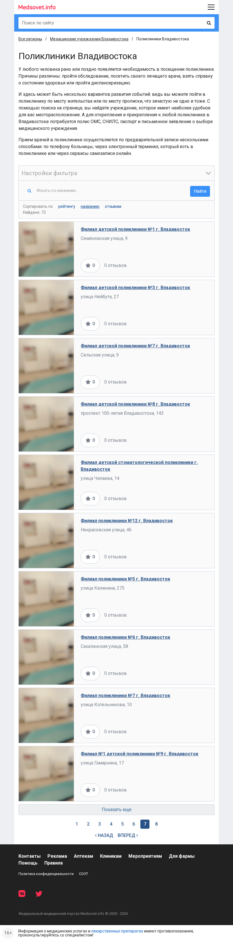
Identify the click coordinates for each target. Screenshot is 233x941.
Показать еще (117, 809)
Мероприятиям (145, 856)
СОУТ (83, 874)
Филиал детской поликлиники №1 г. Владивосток (135, 229)
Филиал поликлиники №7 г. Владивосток (125, 695)
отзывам (113, 206)
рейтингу (66, 206)
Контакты (29, 856)
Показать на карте (188, 265)
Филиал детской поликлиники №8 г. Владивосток (135, 404)
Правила (53, 863)
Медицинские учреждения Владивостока (89, 39)
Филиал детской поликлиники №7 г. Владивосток (135, 346)
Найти (200, 191)
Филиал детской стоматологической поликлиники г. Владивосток (139, 466)
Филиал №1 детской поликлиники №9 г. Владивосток (139, 753)
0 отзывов (115, 265)
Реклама (57, 856)
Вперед (127, 835)
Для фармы (182, 856)
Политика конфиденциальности (46, 874)
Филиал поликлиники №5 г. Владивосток (125, 579)
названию (90, 206)
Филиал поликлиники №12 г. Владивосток (127, 520)
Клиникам (111, 856)
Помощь (28, 863)
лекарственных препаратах (117, 931)
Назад (105, 835)
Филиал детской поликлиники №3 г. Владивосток (135, 287)
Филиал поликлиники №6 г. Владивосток (125, 637)
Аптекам (83, 856)
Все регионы (30, 39)
